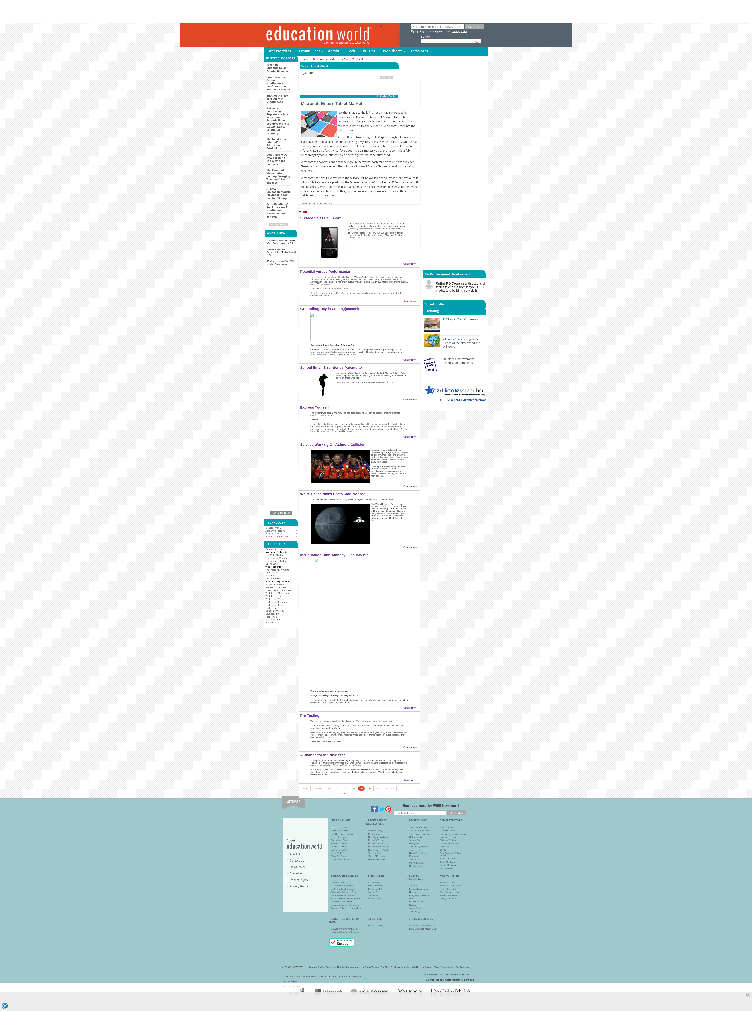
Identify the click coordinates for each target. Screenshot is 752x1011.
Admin (333, 50)
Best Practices (279, 50)
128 (329, 788)
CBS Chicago (354, 382)
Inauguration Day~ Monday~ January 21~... (336, 555)
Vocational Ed (374, 898)
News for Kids (337, 853)
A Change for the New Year (322, 755)
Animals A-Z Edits (448, 882)
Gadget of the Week (275, 587)
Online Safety (272, 563)
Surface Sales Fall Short (320, 218)
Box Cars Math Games (342, 834)
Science (413, 905)
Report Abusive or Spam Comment (318, 203)
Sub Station (373, 895)
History (412, 892)
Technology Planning (276, 601)
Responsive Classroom (379, 847)
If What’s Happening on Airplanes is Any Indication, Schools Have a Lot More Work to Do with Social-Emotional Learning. (277, 120)
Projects (269, 622)
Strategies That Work (378, 850)
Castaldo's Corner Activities (422, 925)
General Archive (274, 527)
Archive (342, 827)
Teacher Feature (376, 853)
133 (369, 788)
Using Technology (274, 610)
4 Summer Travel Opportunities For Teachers (446, 967)
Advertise (296, 873)
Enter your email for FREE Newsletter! (431, 805)
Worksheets (392, 50)
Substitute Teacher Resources (345, 905)
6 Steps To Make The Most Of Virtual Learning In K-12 (390, 967)
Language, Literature (419, 895)
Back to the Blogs (281, 513)
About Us (296, 854)
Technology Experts (275, 604)
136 (393, 788)
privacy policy (459, 31)
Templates (419, 50)
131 (353, 788)
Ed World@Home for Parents (345, 929)
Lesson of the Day (339, 850)
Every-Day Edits (339, 837)
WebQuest (270, 575)
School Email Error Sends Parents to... (332, 368)
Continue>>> (410, 264)
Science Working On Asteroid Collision (332, 445)
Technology (414, 911)
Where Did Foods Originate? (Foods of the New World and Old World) (461, 342)
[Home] (322, 35)
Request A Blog (278, 224)
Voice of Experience (377, 856)
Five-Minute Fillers (339, 840)
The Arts (413, 885)
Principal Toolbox (448, 840)
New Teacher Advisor (378, 837)
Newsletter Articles (340, 830)
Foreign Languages (418, 889)
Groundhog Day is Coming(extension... (332, 309)
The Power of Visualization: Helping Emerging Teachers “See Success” (278, 176)
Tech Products (273, 596)
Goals (443, 850)
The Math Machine (275, 554)
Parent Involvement (449, 843)
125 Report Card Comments (460, 319)
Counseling (373, 882)
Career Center (338, 882)
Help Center (297, 867)
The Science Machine (276, 560)
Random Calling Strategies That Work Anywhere (333, 967)
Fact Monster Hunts (449, 892)
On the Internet (273, 578)
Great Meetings (447, 862)
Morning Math (446, 868)
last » (354, 793)
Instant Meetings (448, 865)
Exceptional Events (449, 858)
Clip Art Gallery (375, 830)
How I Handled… (448, 827)
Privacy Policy (299, 886)
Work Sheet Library (340, 859)
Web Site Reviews (376, 859)
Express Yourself (314, 407)
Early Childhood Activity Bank (423, 929)
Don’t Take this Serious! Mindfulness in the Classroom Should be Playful (278, 83)
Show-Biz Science (339, 856)
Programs (444, 847)
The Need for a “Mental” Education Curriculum (276, 143)
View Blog (386, 77)
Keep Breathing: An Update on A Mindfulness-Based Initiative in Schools (278, 210)
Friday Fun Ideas (448, 898)
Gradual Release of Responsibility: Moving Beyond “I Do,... (281, 252)
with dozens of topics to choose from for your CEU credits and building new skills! (460, 287)
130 (345, 788)
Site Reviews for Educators (344, 895)
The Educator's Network (456, 974)
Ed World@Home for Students (345, 932)
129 (337, 788)
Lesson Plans (309, 50)
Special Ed (373, 892)
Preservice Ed (375, 889)
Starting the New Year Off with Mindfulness (277, 98)
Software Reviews (274, 584)
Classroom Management (342, 885)
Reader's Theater (376, 840)
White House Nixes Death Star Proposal (333, 494)
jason (308, 73)
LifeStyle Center (375, 925)
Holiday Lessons (339, 843)
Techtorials (271, 616)
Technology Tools (274, 599)
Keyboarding (272, 613)
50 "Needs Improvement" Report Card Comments (459, 360)
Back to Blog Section (386, 96)
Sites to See (271, 572)
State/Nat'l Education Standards (346, 898)
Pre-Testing (309, 716)
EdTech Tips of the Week (278, 590)
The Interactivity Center (277, 569)
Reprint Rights (299, 880)
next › (344, 793)
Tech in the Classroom (277, 593)
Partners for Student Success (454, 834)
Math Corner (374, 834)
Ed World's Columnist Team (344, 892)
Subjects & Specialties (341, 902)
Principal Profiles (448, 837)
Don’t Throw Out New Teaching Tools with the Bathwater (277, 159)
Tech (351, 50)
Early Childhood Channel (342, 889)
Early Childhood (375, 885)
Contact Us (297, 860)
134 (377, 788)
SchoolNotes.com (433, 974)
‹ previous (317, 788)
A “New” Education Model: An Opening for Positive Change (278, 193)
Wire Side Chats (273, 619)
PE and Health (416, 902)
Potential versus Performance (325, 272)
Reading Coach (375, 843)
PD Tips (369, 50)
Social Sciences (416, 908)
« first (305, 788)
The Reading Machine (276, 557)
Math (411, 898)
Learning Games (339, 847)
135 (385, 788)
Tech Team (271, 607)
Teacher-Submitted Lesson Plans (346, 908)
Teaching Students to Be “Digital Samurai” (277, 67)
